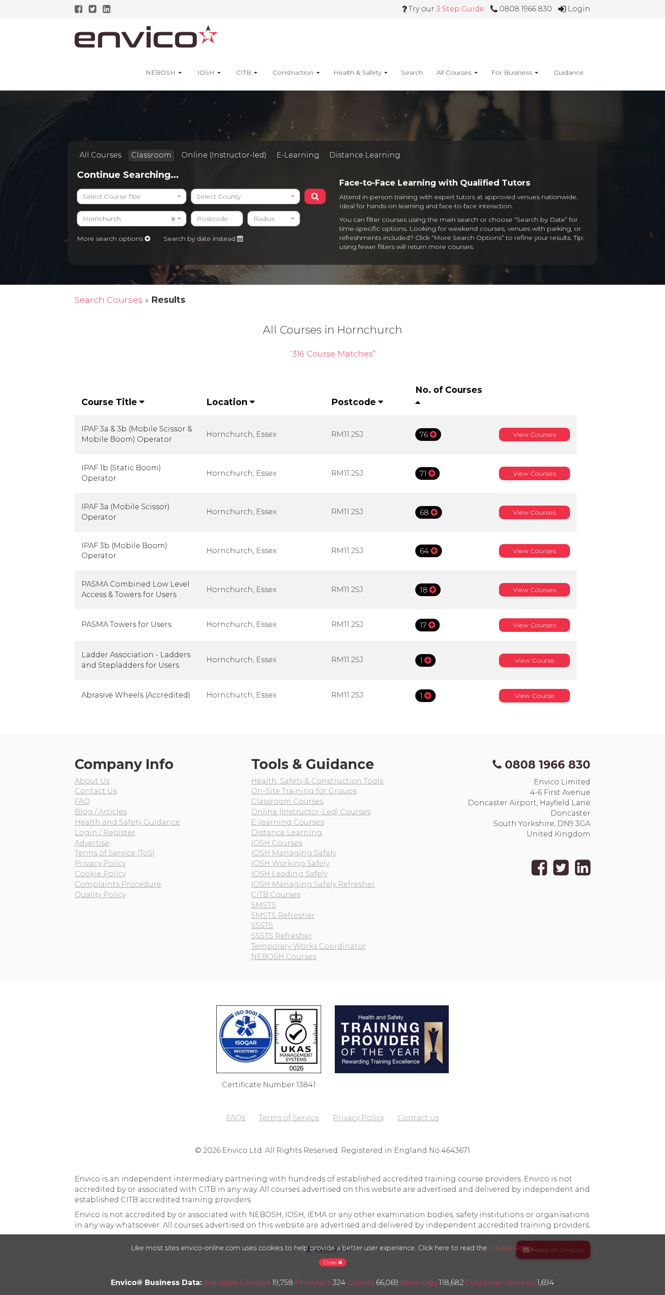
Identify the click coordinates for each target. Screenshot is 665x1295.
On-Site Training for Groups (303, 791)
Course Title (110, 402)
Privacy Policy (100, 863)
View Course (535, 660)
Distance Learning (286, 832)
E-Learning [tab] (297, 155)
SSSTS (262, 925)
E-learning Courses (287, 822)
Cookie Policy (100, 874)
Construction (293, 72)
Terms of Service (289, 1117)
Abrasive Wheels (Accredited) (135, 695)
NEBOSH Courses (283, 956)
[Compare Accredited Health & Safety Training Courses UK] (146, 36)
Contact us (418, 1117)
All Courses (455, 72)
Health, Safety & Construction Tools (317, 781)
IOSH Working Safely (290, 863)
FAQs (235, 1117)
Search (412, 72)
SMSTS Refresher (283, 915)
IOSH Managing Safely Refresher (313, 884)
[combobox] (131, 196)
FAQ (82, 801)
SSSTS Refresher (281, 936)
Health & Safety (358, 72)
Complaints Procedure (118, 884)
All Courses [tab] (100, 155)
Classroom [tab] (151, 155)
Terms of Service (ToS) (115, 853)
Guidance (568, 72)
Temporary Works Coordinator (308, 946)
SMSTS (263, 905)
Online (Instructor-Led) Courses (310, 812)
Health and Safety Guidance (127, 822)
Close (330, 1262)
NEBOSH (160, 72)
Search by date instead (200, 238)
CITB (243, 72)
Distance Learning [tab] (364, 155)
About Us (92, 781)
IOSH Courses (276, 843)
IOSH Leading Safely (289, 874)
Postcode (354, 402)
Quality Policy (100, 894)
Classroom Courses (287, 801)
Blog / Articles (101, 812)
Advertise (92, 843)
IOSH (205, 72)
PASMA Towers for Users (126, 624)
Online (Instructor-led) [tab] (223, 155)
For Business (512, 72)
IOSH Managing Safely (293, 853)
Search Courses (108, 299)
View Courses (534, 434)
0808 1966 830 (547, 764)
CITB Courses (275, 894)
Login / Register (105, 832)
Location (228, 402)
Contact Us (96, 791)
